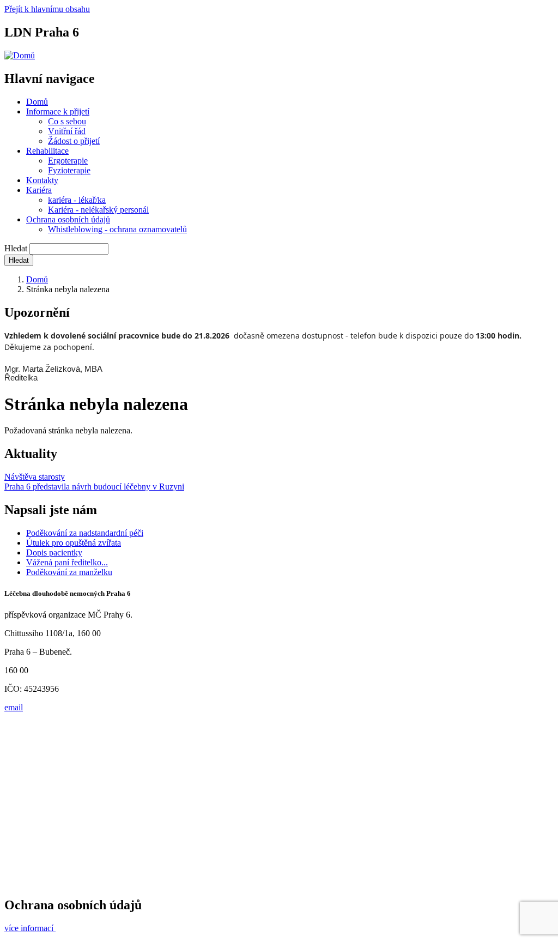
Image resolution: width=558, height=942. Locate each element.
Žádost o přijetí (74, 141)
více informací (30, 928)
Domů (37, 101)
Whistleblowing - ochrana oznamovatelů (117, 229)
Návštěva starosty (34, 476)
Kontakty (42, 180)
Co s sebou (67, 121)
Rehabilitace (47, 150)
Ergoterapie (68, 160)
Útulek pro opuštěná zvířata (73, 542)
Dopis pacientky (54, 552)
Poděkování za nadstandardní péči (84, 533)
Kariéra (39, 190)
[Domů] (19, 55)
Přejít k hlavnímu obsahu (47, 9)
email (13, 707)
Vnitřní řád (67, 131)
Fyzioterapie (69, 170)
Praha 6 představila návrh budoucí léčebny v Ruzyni (94, 486)
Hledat (15, 248)
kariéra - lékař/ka (77, 199)
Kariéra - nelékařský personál (98, 209)
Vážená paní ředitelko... (67, 562)
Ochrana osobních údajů (68, 219)
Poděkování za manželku (69, 572)
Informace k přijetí (57, 111)
